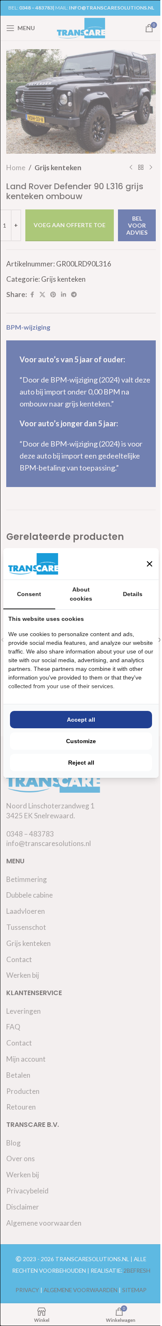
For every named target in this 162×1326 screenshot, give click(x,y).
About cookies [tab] (81, 594)
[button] (149, 564)
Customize (81, 741)
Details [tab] (132, 594)
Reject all (81, 762)
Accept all (81, 719)
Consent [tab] (29, 594)
